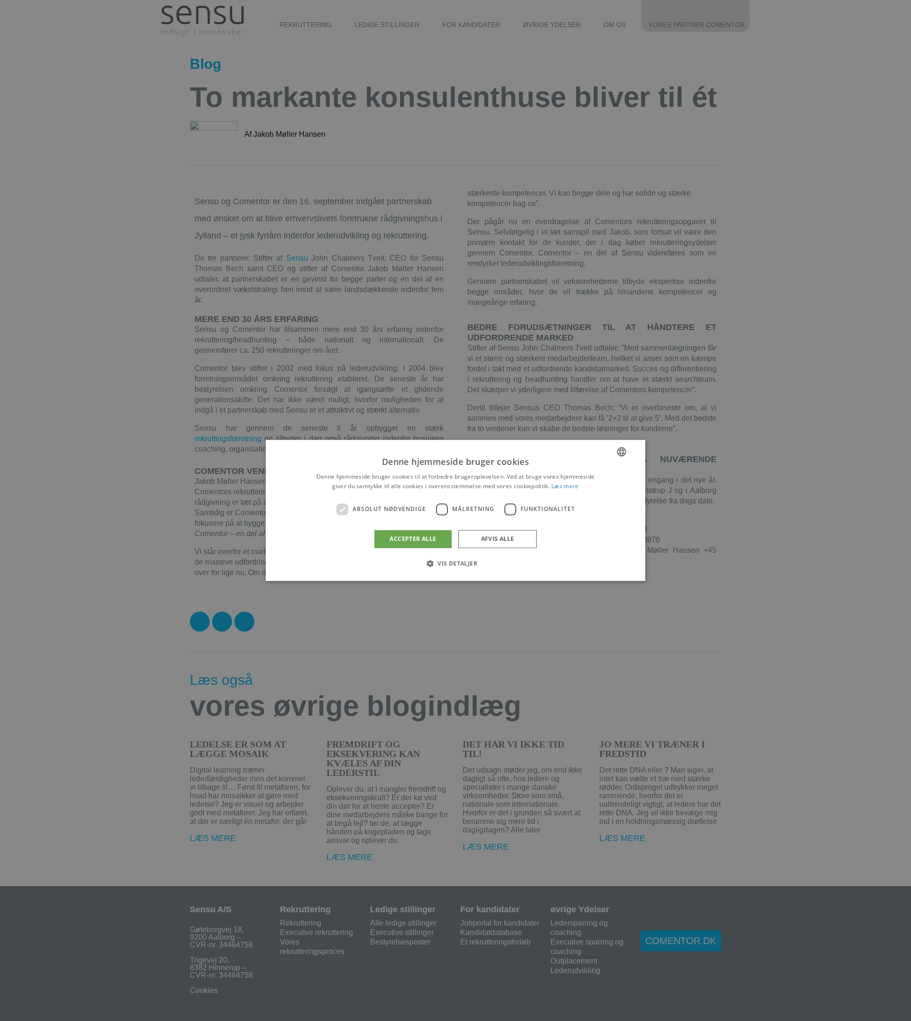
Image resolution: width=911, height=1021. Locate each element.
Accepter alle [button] (413, 539)
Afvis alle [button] (497, 539)
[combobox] (621, 451)
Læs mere (564, 486)
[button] (455, 563)
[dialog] (455, 510)
